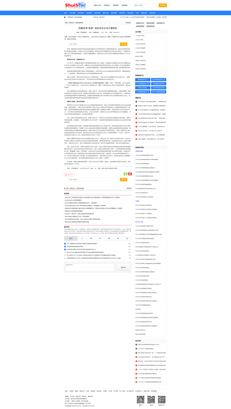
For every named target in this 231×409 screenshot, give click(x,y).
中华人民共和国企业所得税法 (143, 205)
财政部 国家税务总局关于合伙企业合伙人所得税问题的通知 (86, 83)
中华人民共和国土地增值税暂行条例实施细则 (148, 263)
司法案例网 (154, 391)
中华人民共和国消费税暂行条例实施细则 (146, 180)
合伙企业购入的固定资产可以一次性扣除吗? (77, 216)
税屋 (66, 22)
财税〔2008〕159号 (112, 83)
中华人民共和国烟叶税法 (142, 276)
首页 (65, 13)
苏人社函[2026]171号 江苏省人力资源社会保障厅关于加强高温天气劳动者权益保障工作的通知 (91, 255)
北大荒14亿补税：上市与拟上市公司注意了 (150, 130)
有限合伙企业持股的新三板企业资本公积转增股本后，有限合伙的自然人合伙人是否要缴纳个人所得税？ (94, 208)
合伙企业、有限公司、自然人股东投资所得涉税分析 (79, 213)
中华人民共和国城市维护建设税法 (144, 238)
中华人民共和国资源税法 (142, 251)
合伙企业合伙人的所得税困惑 (73, 200)
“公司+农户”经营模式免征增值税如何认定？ (150, 382)
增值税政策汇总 (143, 79)
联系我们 (84, 396)
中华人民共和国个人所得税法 (143, 213)
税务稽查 (114, 13)
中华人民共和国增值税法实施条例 (144, 168)
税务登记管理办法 (140, 330)
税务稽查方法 (160, 23)
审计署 (110, 391)
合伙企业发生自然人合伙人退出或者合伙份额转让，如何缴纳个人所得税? (85, 205)
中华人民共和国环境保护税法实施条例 (146, 301)
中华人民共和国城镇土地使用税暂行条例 (146, 230)
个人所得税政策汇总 (142, 83)
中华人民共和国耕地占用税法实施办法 (146, 292)
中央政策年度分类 (158, 83)
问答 (137, 13)
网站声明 (78, 396)
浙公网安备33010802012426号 (73, 406)
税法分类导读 (142, 88)
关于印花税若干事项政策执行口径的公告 (146, 247)
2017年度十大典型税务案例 (145, 348)
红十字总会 (122, 391)
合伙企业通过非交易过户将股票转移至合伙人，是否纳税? (81, 203)
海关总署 (99, 391)
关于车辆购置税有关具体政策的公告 (145, 188)
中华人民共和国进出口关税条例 (144, 197)
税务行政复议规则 (140, 334)
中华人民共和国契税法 (141, 280)
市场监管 (93, 391)
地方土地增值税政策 (158, 92)
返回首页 (128, 22)
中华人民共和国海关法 (141, 192)
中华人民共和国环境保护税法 (143, 296)
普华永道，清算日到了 (99, 17)
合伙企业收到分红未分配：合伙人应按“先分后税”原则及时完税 (82, 219)
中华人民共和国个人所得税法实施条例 (146, 217)
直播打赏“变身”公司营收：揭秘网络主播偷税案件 (152, 105)
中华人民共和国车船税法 (142, 267)
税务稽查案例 (79, 22)
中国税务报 (83, 32)
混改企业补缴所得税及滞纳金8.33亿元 (148, 344)
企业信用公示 (138, 391)
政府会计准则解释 (140, 64)
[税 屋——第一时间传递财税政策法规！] (75, 8)
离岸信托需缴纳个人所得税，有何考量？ (157, 17)
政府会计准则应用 (140, 60)
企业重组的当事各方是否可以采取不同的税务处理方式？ (81, 249)
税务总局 (82, 391)
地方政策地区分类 (158, 88)
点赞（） (70, 174)
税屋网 (66, 396)
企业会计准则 (139, 39)
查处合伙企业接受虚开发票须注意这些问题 (77, 222)
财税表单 (144, 13)
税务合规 (105, 13)
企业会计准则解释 (140, 48)
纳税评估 (122, 13)
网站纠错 (90, 396)
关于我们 (72, 396)
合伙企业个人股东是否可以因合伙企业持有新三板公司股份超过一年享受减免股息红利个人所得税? (92, 197)
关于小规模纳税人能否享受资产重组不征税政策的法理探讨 (82, 243)
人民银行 (105, 391)
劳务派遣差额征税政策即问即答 (75, 246)
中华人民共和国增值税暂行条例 (144, 155)
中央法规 (72, 13)
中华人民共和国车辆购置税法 (143, 184)
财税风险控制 (150, 26)
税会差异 (130, 13)
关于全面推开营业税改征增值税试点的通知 (147, 172)
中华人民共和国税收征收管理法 (144, 313)
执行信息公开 (130, 391)
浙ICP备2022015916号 (88, 406)
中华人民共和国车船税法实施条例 (144, 272)
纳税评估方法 (140, 23)
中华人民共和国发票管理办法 (143, 321)
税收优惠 (97, 13)
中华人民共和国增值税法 (142, 163)
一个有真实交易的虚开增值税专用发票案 (149, 378)
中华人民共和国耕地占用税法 (143, 288)
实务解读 (89, 13)
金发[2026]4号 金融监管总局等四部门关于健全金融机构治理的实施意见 (85, 252)
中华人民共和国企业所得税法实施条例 (146, 209)
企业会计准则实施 (140, 52)
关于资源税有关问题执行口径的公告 (145, 255)
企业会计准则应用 (140, 44)
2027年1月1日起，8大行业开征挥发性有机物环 (132, 17)
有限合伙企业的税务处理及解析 (74, 211)
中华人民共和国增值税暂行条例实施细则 (146, 159)
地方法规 (81, 13)
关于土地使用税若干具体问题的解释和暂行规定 (148, 234)
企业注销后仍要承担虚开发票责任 (147, 373)
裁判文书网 (146, 391)
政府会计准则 (139, 56)
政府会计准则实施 (140, 69)
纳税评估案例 (150, 23)
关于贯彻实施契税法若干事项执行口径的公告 (148, 284)
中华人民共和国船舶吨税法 (143, 305)
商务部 (76, 391)
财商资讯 (152, 13)
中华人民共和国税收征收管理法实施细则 (146, 317)
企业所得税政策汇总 (158, 79)
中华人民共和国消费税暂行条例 (144, 176)
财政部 (71, 391)
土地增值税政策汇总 (142, 92)
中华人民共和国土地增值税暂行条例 (145, 259)
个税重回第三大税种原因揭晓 (74, 17)
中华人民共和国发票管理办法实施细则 (146, 326)
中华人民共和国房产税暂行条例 (144, 226)
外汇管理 (116, 391)
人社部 (87, 391)
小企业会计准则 (139, 35)
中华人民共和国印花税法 (142, 242)
